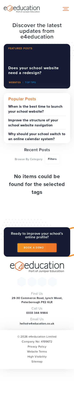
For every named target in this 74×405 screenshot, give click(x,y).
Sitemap (36, 361)
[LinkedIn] (52, 281)
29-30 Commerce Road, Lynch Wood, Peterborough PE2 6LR (37, 300)
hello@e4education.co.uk (37, 323)
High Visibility (37, 356)
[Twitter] (21, 281)
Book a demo (34, 248)
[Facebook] (32, 281)
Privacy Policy (37, 346)
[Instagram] (42, 281)
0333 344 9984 (37, 313)
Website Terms (37, 351)
